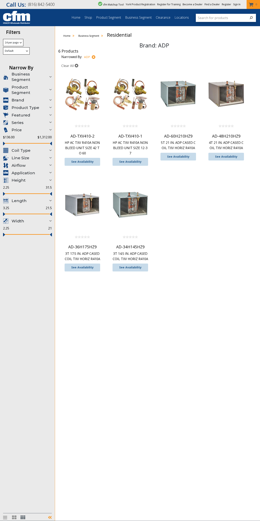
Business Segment (138, 17)
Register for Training (169, 4)
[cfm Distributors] (15, 23)
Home (76, 17)
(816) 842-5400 (41, 4)
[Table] (14, 517)
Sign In (236, 4)
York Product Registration (140, 4)
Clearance (163, 17)
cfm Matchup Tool (113, 4)
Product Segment (108, 17)
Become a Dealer (193, 4)
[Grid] (23, 517)
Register (226, 4)
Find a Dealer (212, 4)
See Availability (82, 162)
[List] (5, 517)
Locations (181, 17)
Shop (88, 17)
